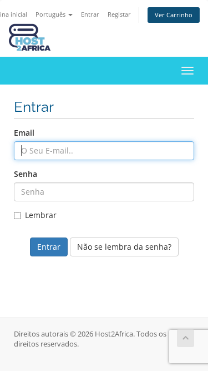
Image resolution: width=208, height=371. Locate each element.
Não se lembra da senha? (124, 246)
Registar (119, 14)
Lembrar (41, 215)
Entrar (90, 14)
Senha (25, 174)
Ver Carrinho (173, 15)
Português (51, 14)
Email (24, 132)
